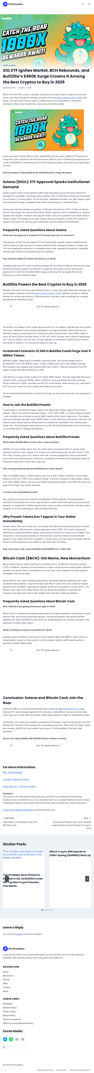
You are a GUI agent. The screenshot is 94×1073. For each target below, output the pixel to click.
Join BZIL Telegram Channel (16, 779)
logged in (19, 934)
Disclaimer (8, 1003)
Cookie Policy (61, 1070)
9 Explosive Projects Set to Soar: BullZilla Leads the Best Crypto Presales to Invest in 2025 (71, 823)
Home (5, 972)
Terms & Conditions (12, 1019)
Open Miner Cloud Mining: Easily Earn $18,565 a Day (20, 821)
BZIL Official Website (12, 772)
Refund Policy (9, 1015)
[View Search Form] (83, 4)
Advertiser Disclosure (45, 1070)
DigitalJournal (9, 65)
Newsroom (8, 975)
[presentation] (24, 861)
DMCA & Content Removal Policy (18, 1023)
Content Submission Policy (79, 1070)
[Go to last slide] (7, 879)
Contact (6, 987)
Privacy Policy (9, 1011)
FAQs (5, 983)
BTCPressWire (10, 88)
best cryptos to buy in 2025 (70, 97)
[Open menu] (89, 4)
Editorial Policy (10, 1007)
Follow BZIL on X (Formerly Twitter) (19, 786)
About (5, 991)
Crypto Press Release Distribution (18, 810)
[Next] (87, 879)
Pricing (6, 979)
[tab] (42, 910)
